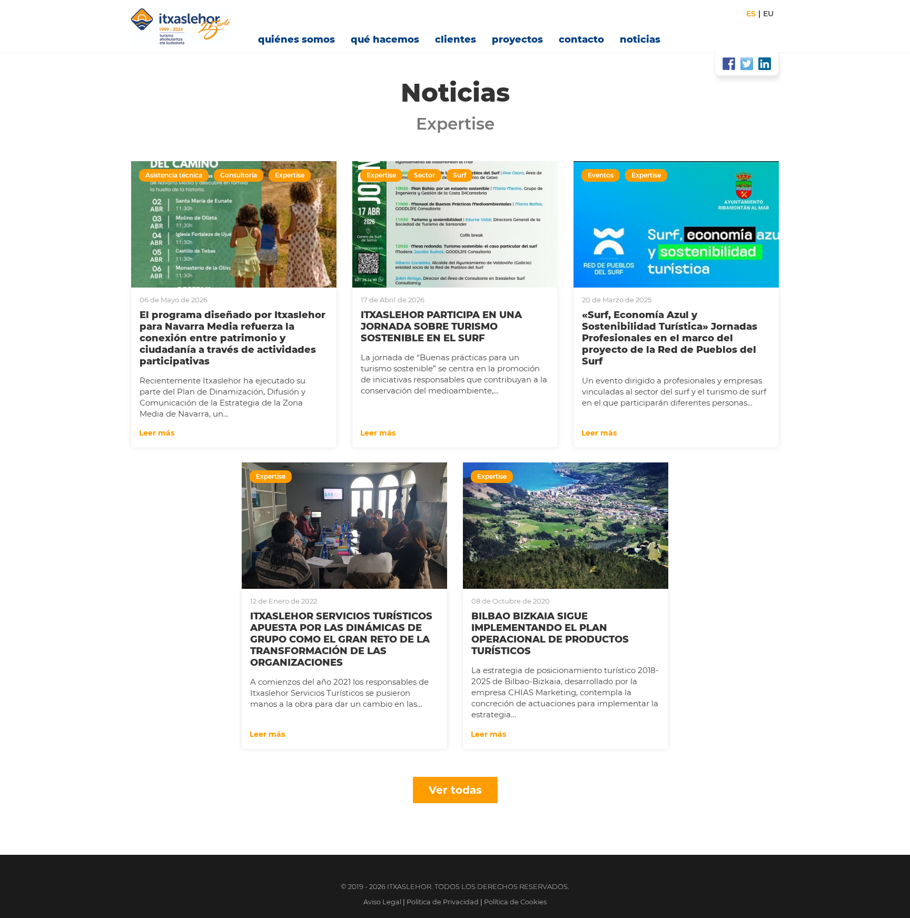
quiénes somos (296, 39)
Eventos (601, 175)
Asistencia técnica (173, 175)
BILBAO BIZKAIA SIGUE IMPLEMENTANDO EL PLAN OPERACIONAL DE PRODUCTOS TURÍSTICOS (550, 633)
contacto (581, 39)
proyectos (517, 39)
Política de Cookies (515, 902)
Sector (424, 175)
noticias (640, 39)
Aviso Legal (382, 902)
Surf (459, 175)
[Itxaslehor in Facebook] (729, 63)
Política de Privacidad (443, 902)
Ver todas (455, 790)
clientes (455, 39)
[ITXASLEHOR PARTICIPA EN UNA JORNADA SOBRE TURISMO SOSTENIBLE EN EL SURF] (455, 224)
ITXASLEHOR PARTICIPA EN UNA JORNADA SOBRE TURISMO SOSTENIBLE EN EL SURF (441, 326)
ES (751, 13)
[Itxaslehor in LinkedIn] (764, 63)
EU (768, 13)
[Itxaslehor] (186, 26)
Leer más (157, 433)
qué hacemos (385, 39)
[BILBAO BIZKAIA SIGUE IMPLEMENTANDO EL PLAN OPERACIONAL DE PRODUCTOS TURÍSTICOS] (565, 525)
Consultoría (238, 175)
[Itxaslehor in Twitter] (746, 63)
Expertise (289, 175)
